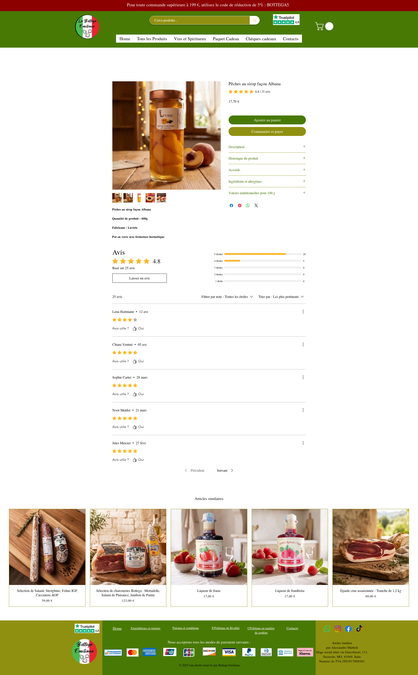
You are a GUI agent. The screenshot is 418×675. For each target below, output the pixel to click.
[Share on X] (256, 205)
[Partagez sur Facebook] (231, 205)
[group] (209, 558)
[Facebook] (348, 629)
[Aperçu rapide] (47, 547)
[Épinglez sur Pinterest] (239, 205)
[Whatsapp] (327, 629)
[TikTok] (359, 629)
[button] (325, 26)
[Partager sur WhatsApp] (248, 205)
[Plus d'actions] (303, 311)
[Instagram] (338, 629)
